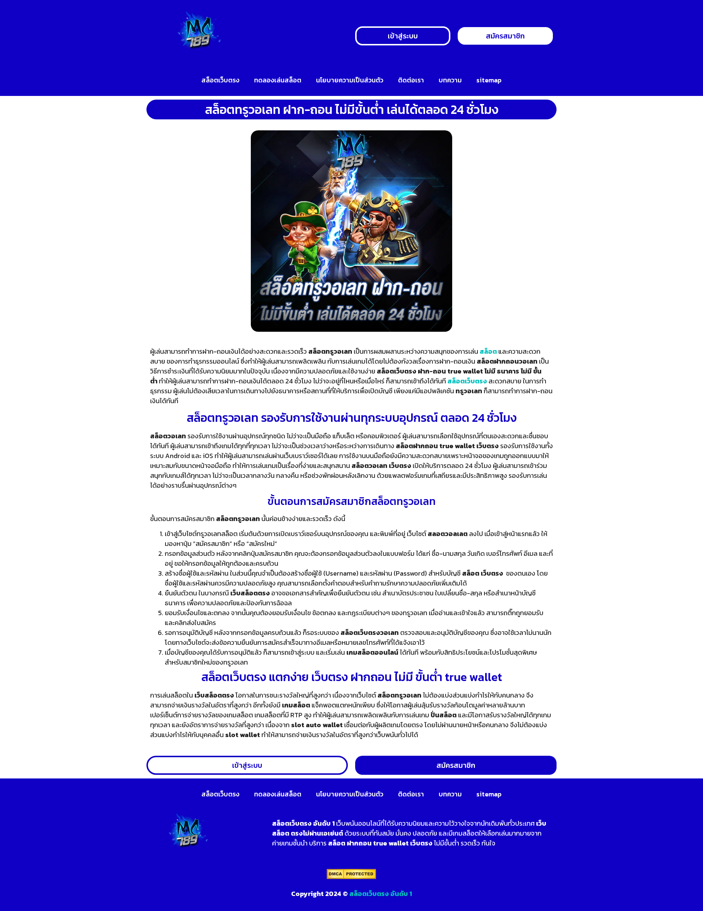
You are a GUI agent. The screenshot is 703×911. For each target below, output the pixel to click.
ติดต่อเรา (411, 80)
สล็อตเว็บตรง (220, 80)
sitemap (489, 80)
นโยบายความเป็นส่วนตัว (349, 80)
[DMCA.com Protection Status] (351, 877)
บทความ (450, 80)
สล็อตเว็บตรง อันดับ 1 (380, 894)
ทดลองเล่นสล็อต (277, 80)
